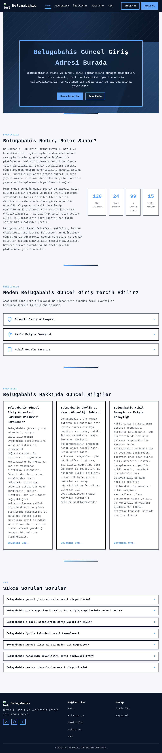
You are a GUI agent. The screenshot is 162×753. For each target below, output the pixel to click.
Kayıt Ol (150, 6)
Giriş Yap (130, 6)
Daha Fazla (95, 96)
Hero (48, 6)
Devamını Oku (17, 543)
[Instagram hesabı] (14, 722)
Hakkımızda (62, 6)
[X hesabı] (6, 722)
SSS (110, 6)
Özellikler (80, 6)
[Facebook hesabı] (23, 722)
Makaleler (97, 6)
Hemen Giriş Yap (69, 96)
